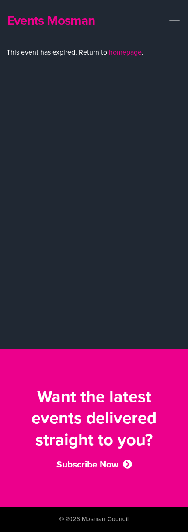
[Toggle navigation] (172, 20)
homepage (125, 52)
